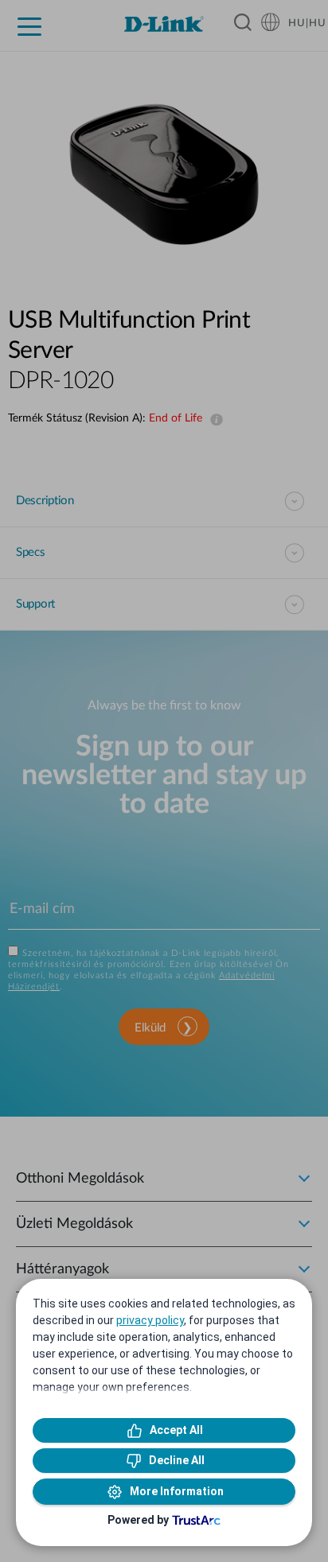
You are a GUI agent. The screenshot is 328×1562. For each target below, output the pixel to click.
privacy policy (150, 1320)
